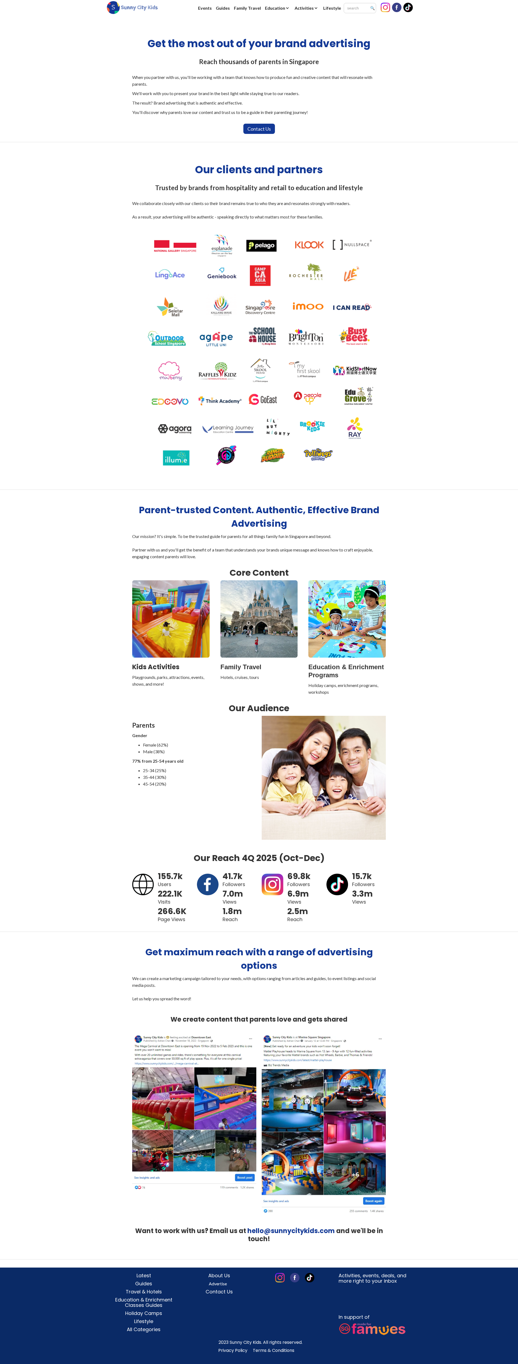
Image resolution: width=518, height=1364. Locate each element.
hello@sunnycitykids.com (291, 1230)
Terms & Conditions (273, 1350)
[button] (278, 8)
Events (205, 8)
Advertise (218, 1283)
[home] (132, 7)
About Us (219, 1275)
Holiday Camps (143, 1313)
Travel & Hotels (144, 1291)
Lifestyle (332, 8)
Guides (223, 8)
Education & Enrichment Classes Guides (143, 1302)
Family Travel (247, 8)
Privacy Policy (232, 1350)
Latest (144, 1275)
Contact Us (259, 129)
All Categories (144, 1329)
